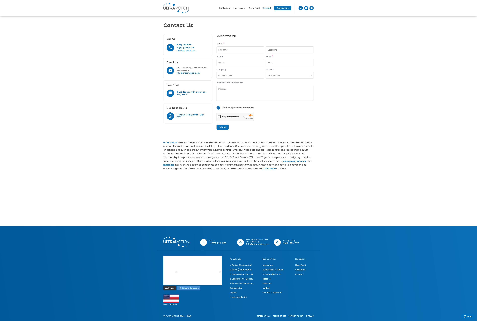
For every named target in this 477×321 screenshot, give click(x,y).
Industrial (266, 283)
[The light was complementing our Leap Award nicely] (185, 278)
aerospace (289, 161)
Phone (220, 56)
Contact (299, 274)
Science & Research (272, 292)
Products (223, 8)
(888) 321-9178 (184, 44)
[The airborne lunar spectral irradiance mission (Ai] (200, 278)
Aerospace (267, 265)
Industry (270, 69)
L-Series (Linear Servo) (241, 269)
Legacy (233, 292)
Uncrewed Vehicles (271, 274)
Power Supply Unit (238, 297)
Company (221, 69)
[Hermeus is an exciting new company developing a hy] (214, 278)
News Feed (300, 265)
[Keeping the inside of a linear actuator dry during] (200, 263)
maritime (168, 164)
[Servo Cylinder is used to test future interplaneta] (170, 278)
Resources (300, 269)
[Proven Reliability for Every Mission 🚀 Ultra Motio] (170, 263)
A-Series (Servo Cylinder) (242, 283)
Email (269, 56)
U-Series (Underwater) (241, 265)
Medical (266, 288)
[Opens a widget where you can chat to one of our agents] (468, 317)
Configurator (236, 288)
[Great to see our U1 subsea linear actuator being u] (214, 263)
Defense (266, 278)
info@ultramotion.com (188, 73)
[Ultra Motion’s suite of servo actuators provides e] (185, 263)
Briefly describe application (230, 82)
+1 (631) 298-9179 (185, 47)
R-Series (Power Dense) (241, 278)
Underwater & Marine (272, 269)
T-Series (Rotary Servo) (241, 274)
